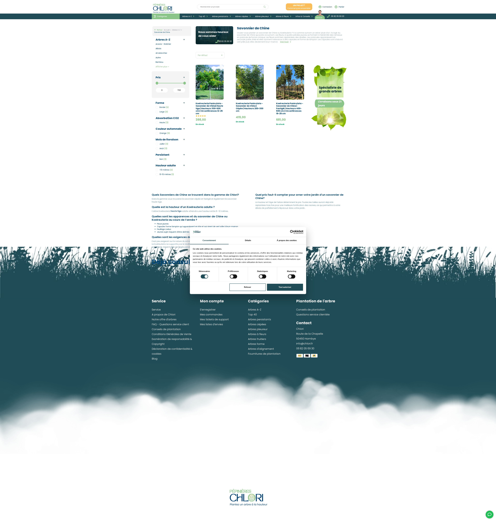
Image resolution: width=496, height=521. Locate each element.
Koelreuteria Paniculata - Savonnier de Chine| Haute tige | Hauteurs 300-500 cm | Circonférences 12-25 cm (209, 108)
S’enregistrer (208, 309)
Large (164, 111)
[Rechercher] (264, 7)
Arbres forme (256, 344)
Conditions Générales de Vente (171, 334)
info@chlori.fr (304, 343)
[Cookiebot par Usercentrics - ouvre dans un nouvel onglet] (292, 232)
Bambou (159, 62)
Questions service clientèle (313, 314)
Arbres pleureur (262, 16)
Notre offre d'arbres (164, 319)
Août (163, 148)
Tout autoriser (285, 287)
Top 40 (202, 16)
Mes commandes (211, 314)
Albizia (158, 48)
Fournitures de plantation (264, 354)
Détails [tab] (248, 240)
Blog (154, 358)
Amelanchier (161, 53)
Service (156, 309)
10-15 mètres (167, 174)
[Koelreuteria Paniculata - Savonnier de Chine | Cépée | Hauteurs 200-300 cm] (250, 82)
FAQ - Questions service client (170, 324)
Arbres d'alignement (261, 349)
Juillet (164, 144)
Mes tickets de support (214, 319)
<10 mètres (166, 170)
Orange (165, 133)
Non (163, 159)
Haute (164, 122)
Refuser (247, 287)
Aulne (158, 57)
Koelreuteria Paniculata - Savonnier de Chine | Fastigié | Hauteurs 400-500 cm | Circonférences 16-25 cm (289, 108)
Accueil (167, 30)
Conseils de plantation (166, 329)
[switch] (233, 276)
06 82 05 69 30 (225, 41)
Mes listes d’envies (211, 324)
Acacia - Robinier (163, 44)
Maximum (179, 90)
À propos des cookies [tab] (287, 240)
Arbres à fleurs (282, 16)
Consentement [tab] (209, 240)
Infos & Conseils (303, 16)
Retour (159, 30)
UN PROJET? (299, 7)
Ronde (164, 107)
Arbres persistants (220, 16)
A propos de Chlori (163, 314)
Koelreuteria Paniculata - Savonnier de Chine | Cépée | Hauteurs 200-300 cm (249, 107)
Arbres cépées (242, 16)
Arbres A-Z (187, 16)
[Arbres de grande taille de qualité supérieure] (248, 497)
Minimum (162, 90)
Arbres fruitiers (257, 339)
